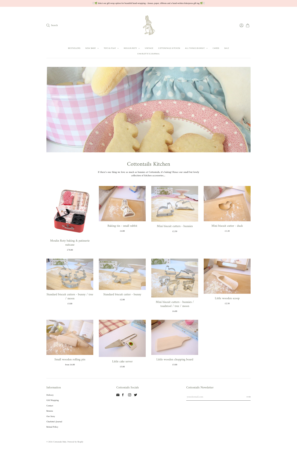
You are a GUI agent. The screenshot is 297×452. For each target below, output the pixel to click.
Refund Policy (52, 427)
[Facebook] (123, 396)
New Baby (90, 48)
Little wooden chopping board (174, 359)
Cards (216, 48)
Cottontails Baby (59, 442)
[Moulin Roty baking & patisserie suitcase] (69, 211)
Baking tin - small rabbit (122, 226)
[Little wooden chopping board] (174, 337)
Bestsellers (74, 48)
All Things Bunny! (195, 48)
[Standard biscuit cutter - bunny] (122, 274)
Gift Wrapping (52, 400)
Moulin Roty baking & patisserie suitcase (70, 243)
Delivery (50, 395)
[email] (117, 396)
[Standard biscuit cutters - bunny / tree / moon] (69, 274)
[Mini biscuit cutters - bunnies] (174, 203)
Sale (226, 48)
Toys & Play (110, 48)
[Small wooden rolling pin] (69, 337)
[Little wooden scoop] (227, 276)
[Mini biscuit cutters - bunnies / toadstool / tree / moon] (174, 278)
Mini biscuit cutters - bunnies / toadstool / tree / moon (175, 304)
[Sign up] (248, 396)
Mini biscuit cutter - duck (227, 226)
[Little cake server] (122, 338)
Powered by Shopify (75, 442)
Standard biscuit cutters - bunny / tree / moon (70, 296)
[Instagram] (129, 396)
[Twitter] (135, 396)
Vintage (149, 48)
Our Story (50, 416)
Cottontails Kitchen (169, 48)
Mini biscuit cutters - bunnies (175, 226)
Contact (49, 406)
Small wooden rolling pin (69, 359)
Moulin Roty (130, 48)
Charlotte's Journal (148, 54)
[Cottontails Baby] (148, 25)
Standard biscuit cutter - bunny (122, 294)
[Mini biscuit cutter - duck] (227, 203)
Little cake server (122, 361)
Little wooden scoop (227, 298)
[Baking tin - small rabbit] (122, 203)
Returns (49, 411)
